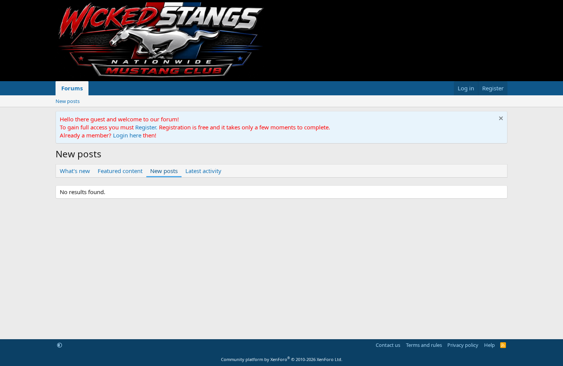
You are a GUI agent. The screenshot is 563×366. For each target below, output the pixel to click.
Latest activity (203, 171)
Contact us (388, 344)
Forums (72, 88)
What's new (75, 171)
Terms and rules (424, 344)
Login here (127, 135)
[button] (60, 345)
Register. (146, 127)
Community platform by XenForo (281, 359)
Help (489, 344)
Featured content (120, 171)
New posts (68, 101)
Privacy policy (462, 344)
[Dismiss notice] (500, 119)
